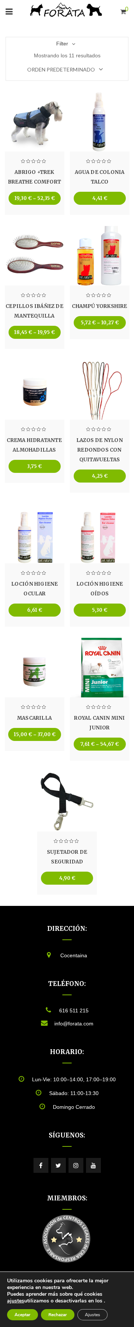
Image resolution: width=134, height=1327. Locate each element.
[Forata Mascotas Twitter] (58, 1165)
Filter (62, 44)
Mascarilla (34, 718)
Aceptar (23, 1315)
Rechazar (57, 1315)
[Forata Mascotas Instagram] (75, 1165)
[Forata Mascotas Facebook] (41, 1165)
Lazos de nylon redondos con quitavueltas (99, 450)
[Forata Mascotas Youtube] (93, 1165)
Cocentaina (73, 955)
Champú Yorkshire (99, 306)
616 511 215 (74, 1010)
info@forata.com (73, 1024)
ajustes (15, 1301)
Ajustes (92, 1315)
